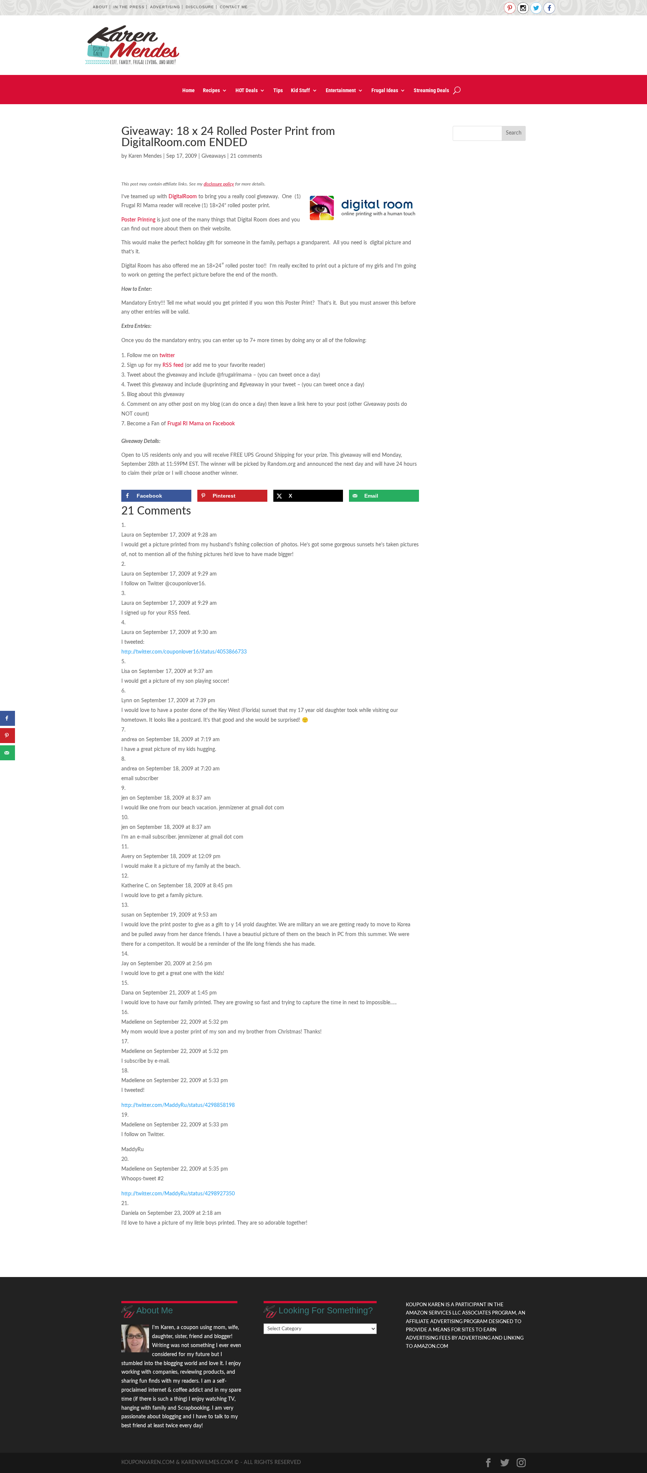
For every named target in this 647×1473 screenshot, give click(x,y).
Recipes (211, 90)
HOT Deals (247, 90)
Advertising (165, 7)
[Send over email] (7, 752)
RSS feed (172, 365)
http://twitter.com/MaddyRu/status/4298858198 (178, 1105)
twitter (167, 355)
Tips (278, 90)
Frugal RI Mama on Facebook (201, 423)
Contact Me (234, 7)
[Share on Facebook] (7, 718)
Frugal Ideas (384, 90)
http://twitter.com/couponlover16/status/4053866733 (184, 652)
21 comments (246, 156)
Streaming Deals (431, 90)
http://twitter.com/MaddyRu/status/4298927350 (178, 1193)
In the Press (129, 7)
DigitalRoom (182, 196)
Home (188, 90)
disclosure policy (219, 184)
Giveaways (213, 156)
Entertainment (341, 90)
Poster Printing (138, 220)
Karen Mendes (145, 156)
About (100, 7)
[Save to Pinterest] (7, 735)
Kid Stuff (300, 90)
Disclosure (200, 7)
